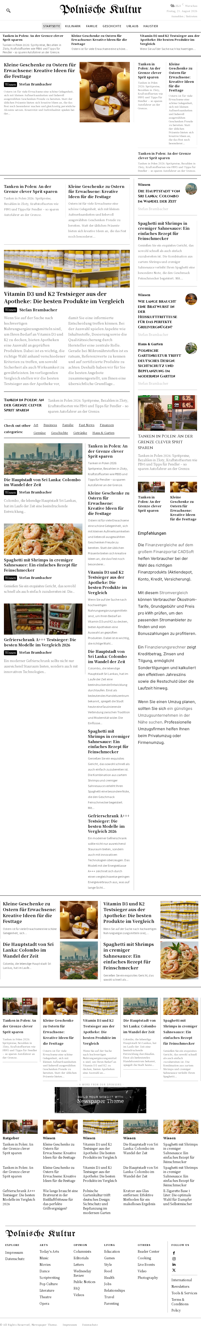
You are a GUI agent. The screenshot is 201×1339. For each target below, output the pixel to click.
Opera (44, 1303)
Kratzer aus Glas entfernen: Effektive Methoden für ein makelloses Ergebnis (139, 1197)
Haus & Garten (150, 344)
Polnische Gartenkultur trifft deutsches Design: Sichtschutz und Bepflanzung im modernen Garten (159, 363)
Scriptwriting (50, 1277)
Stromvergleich (173, 592)
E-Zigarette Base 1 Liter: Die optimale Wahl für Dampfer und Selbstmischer (177, 1197)
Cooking (144, 1258)
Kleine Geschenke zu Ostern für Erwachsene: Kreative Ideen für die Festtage (99, 39)
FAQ (77, 1288)
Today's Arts (49, 1251)
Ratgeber (11, 1138)
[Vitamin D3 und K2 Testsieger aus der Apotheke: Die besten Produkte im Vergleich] (67, 269)
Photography (148, 1277)
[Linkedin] (174, 1264)
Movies (45, 1264)
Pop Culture (49, 1283)
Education (112, 1251)
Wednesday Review (82, 1273)
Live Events (146, 1264)
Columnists (82, 1251)
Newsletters (180, 1286)
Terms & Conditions (179, 1301)
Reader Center (148, 1251)
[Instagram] (174, 1258)
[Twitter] (174, 1270)
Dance (44, 1271)
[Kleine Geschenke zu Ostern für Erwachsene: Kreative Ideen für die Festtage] (105, 92)
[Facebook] (174, 1252)
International (181, 1280)
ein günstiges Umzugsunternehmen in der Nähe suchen (165, 715)
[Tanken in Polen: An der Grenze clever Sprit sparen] (167, 413)
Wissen (10, 84)
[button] (8, 10)
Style (108, 1264)
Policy (176, 1310)
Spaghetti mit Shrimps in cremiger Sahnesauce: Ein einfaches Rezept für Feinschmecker (40, 565)
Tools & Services (184, 1293)
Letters (79, 1264)
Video (142, 1271)
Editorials (81, 1258)
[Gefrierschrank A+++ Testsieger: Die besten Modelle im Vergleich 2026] (43, 619)
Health (109, 1277)
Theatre (45, 1297)
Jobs (107, 1283)
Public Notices (84, 1281)
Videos (79, 1294)
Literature (47, 1290)
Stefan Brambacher (35, 84)
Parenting (111, 1303)
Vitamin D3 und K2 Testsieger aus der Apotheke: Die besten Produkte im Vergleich (170, 39)
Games (109, 1258)
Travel (109, 1297)
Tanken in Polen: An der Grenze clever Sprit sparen (33, 37)
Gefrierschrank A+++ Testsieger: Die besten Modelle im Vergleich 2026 (40, 642)
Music (44, 1258)
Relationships (114, 1290)
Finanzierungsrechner (165, 647)
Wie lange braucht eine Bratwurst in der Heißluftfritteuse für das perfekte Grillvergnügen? (157, 314)
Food (108, 1271)
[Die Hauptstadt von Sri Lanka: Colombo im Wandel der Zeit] (43, 459)
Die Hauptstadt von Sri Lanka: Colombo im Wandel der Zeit (42, 482)
